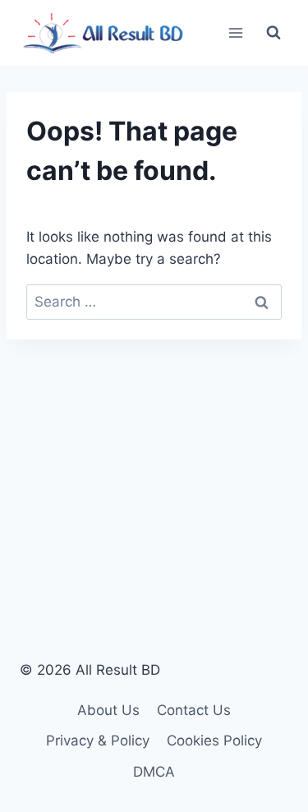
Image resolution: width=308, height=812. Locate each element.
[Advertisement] (154, 471)
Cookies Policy (214, 740)
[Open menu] (235, 32)
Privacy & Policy (97, 740)
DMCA (154, 772)
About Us (108, 710)
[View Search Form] (273, 33)
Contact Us (194, 710)
